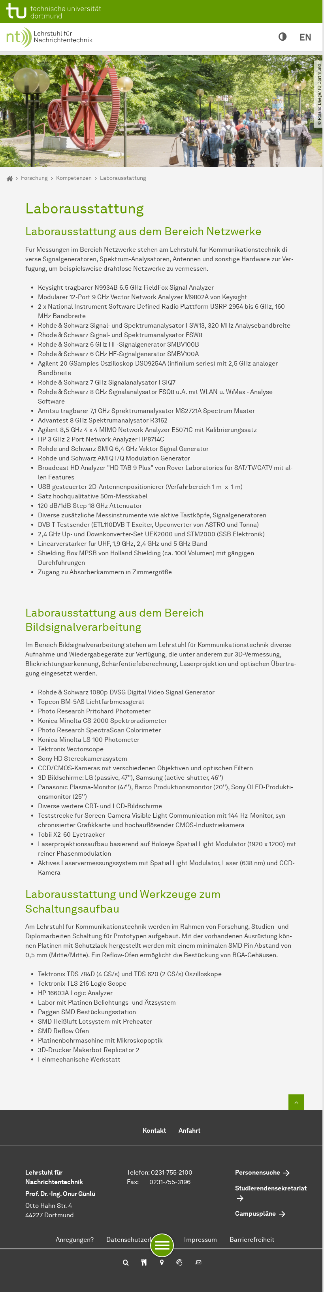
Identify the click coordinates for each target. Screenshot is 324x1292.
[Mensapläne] (144, 1263)
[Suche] (126, 1263)
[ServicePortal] (179, 1263)
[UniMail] (198, 1263)
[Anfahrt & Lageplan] (161, 1263)
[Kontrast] (282, 37)
